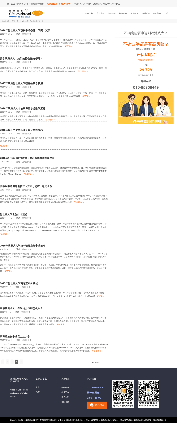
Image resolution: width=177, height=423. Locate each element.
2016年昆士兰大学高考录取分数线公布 (21, 130)
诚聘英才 (65, 401)
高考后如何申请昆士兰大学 (15, 336)
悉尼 (38, 392)
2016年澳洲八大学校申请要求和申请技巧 (22, 245)
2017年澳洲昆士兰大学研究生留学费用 (21, 83)
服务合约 (65, 397)
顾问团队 (65, 387)
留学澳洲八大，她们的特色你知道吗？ (21, 58)
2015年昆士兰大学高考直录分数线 (19, 283)
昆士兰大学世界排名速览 (13, 214)
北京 (38, 387)
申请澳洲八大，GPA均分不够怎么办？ (21, 308)
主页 (13, 21)
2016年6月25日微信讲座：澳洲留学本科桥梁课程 (27, 158)
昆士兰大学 (20, 21)
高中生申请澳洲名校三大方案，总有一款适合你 (26, 186)
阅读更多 (68, 46)
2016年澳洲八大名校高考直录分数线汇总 (22, 108)
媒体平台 (65, 392)
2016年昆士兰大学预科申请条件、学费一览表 (25, 30)
